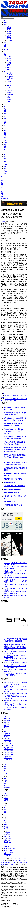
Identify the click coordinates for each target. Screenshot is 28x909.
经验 (5, 120)
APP (20, 860)
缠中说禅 (9, 58)
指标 (5, 71)
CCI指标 (9, 96)
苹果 (5, 782)
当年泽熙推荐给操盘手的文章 (13, 505)
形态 (5, 108)
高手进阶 (9, 62)
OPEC (5, 814)
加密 (5, 140)
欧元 (6, 722)
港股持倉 (9, 35)
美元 (6, 731)
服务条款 (13, 862)
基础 (5, 106)
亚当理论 (9, 56)
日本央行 (6, 828)
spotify (2, 864)
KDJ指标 (9, 83)
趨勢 (5, 53)
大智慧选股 (8, 747)
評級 (5, 135)
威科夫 (5, 172)
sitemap (2, 862)
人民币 (5, 773)
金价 (6, 729)
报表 (5, 118)
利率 (5, 822)
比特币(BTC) (7, 833)
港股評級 (9, 37)
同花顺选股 (8, 752)
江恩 (5, 170)
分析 (5, 110)
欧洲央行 (6, 826)
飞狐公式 (8, 756)
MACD (7, 740)
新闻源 (24, 860)
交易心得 (6, 44)
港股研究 (9, 28)
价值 (5, 111)
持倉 (5, 146)
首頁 (5, 20)
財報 (5, 144)
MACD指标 (10, 76)
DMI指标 (9, 98)
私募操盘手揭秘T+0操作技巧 (13, 479)
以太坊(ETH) (7, 836)
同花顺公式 (8, 750)
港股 (5, 24)
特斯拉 (5, 778)
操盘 (5, 55)
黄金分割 (9, 81)
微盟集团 (6, 795)
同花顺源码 (8, 754)
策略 (5, 42)
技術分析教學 (10, 73)
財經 (5, 46)
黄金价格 (8, 759)
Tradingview (10, 74)
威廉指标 (9, 92)
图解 (5, 134)
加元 (5, 771)
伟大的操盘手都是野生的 (11, 493)
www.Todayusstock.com (18, 858)
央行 (5, 821)
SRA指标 (9, 99)
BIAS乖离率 (10, 94)
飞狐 (5, 158)
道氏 (5, 166)
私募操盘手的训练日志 (11, 501)
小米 (5, 791)
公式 (5, 156)
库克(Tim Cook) (7, 854)
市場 (5, 47)
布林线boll (9, 87)
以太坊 (5, 137)
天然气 (5, 811)
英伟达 (5, 780)
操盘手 (5, 393)
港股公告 (9, 31)
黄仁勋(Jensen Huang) (9, 848)
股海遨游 (9, 69)
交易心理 (9, 65)
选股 (5, 132)
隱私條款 (7, 862)
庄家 (5, 125)
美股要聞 (6, 22)
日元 (6, 736)
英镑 (6, 726)
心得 (2, 187)
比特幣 (5, 142)
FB (5, 864)
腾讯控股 (6, 797)
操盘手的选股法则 (9, 482)
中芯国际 (6, 801)
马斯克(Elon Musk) (8, 846)
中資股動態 (10, 40)
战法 (5, 122)
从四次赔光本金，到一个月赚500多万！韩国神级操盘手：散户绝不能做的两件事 (15, 431)
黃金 (2, 191)
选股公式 (8, 758)
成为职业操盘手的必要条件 (12, 489)
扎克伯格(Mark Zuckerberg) (10, 855)
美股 (2, 178)
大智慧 (5, 161)
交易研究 (9, 67)
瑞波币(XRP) (7, 840)
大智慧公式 (8, 745)
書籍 (5, 147)
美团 (5, 793)
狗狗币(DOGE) (7, 838)
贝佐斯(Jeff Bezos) (8, 850)
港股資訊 (9, 26)
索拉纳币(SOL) (7, 842)
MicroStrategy (7, 787)
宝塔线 (8, 101)
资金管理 (9, 64)
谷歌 (5, 784)
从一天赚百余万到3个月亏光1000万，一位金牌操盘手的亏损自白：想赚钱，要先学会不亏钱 (15, 449)
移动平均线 (10, 78)
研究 (2, 184)
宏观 (5, 116)
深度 (5, 51)
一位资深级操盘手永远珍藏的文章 (14, 486)
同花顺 (5, 160)
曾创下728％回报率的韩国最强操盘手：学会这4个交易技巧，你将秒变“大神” (15, 457)
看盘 (5, 128)
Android (11, 864)
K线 (5, 104)
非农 (6, 724)
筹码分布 (9, 85)
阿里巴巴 (6, 799)
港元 (6, 727)
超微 (5, 785)
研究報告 (6, 49)
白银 (5, 807)
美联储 (7, 717)
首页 (2, 198)
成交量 (8, 79)
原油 (2, 193)
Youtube (20, 862)
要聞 (5, 152)
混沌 (5, 173)
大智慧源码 (8, 749)
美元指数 (8, 733)
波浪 (5, 168)
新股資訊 (9, 33)
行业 (5, 113)
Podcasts (25, 862)
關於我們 (15, 860)
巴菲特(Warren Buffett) (9, 852)
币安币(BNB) (7, 834)
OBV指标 (9, 90)
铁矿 (5, 813)
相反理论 (9, 60)
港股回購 (9, 38)
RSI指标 (9, 89)
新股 (5, 149)
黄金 (7, 718)
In (7, 864)
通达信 (5, 164)
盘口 (5, 123)
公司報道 (9, 29)
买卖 (5, 130)
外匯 (2, 194)
